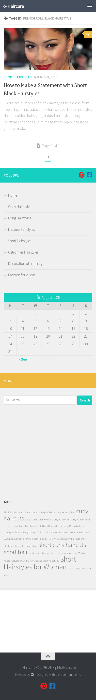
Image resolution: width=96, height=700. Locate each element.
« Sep (22, 359)
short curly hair (29, 546)
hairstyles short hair (58, 532)
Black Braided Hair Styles (17, 512)
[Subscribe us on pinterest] (81, 175)
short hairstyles (51, 560)
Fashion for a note (22, 275)
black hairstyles (40, 512)
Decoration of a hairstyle (26, 263)
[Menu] (90, 6)
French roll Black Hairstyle (44, 526)
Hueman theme (71, 675)
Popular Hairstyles (49, 538)
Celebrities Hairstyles (23, 252)
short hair (16, 552)
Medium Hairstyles (21, 229)
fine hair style (22, 526)
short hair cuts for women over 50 (62, 553)
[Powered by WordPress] (32, 674)
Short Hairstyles (18, 77)
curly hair (70, 512)
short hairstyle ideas (31, 560)
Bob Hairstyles (56, 512)
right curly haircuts (69, 538)
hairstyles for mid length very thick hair (25, 532)
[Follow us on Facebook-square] (89, 175)
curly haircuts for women (38, 519)
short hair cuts (36, 553)
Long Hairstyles (19, 218)
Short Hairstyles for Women (40, 563)
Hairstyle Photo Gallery (71, 526)
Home (12, 195)
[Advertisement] (48, 452)
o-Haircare (13, 6)
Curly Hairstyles (19, 206)
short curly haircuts (62, 545)
